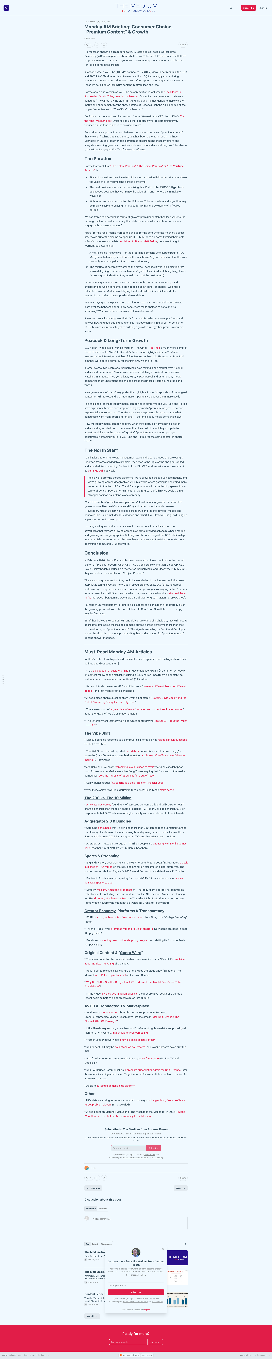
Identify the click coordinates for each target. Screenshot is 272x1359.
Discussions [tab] (106, 1244)
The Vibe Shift (97, 733)
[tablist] (96, 1208)
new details (132, 751)
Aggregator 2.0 (98, 821)
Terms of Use (149, 1298)
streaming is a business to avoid (135, 767)
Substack (243, 1355)
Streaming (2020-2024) (97, 21)
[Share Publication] (237, 8)
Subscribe (248, 7)
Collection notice (42, 1355)
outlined (155, 347)
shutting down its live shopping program (125, 940)
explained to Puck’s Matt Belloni (138, 241)
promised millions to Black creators (132, 928)
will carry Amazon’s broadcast (114, 889)
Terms (32, 1355)
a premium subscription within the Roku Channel (153, 1070)
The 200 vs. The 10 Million (107, 798)
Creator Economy (100, 911)
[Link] (80, 158)
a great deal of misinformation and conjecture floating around (146, 709)
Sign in (263, 7)
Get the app (147, 1355)
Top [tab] (87, 1244)
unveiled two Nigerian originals (119, 993)
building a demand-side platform (115, 1085)
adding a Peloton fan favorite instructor (119, 917)
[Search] (231, 8)
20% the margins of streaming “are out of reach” (127, 775)
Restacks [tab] (103, 1208)
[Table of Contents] (3, 679)
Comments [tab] (91, 1208)
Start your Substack (130, 1355)
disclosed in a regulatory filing (110, 670)
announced (104, 827)
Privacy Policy (157, 1301)
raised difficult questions (172, 739)
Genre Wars (130, 952)
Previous (95, 1188)
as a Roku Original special (110, 975)
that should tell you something (130, 1032)
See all (90, 1316)
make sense (167, 790)
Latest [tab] (95, 1244)
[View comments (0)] (97, 45)
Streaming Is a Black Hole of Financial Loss (137, 782)
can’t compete (150, 1058)
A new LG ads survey (98, 804)
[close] (163, 1249)
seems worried (109, 1012)
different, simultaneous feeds (111, 898)
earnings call (95, 470)
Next (178, 1188)
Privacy (25, 1355)
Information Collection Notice (135, 1301)
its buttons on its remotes (130, 1047)
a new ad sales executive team (137, 1039)
